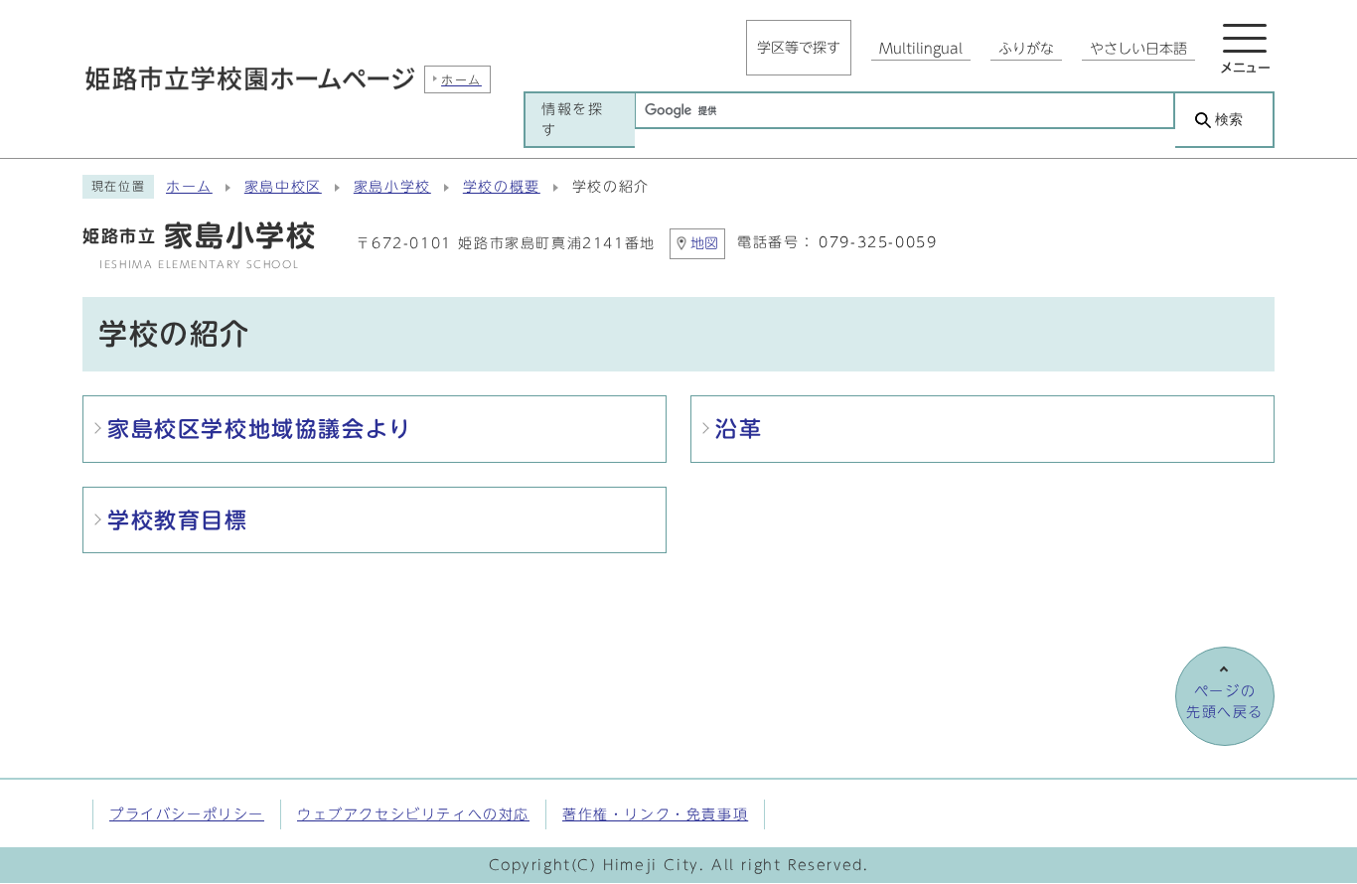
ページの (1225, 701)
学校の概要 (501, 187)
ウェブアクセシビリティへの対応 (413, 814)
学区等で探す (798, 48)
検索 (1229, 119)
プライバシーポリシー (186, 814)
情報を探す (572, 119)
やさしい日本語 (1138, 49)
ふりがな (1026, 49)
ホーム (189, 187)
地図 (704, 243)
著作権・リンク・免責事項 (655, 814)
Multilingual (921, 49)
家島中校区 (283, 187)
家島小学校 (392, 187)
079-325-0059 (878, 242)
